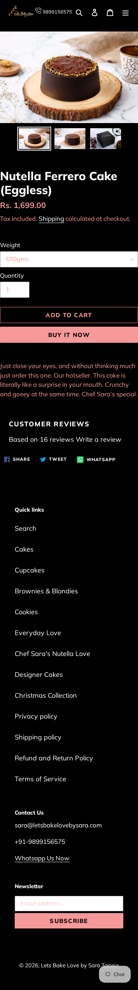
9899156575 (57, 12)
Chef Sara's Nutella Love (52, 653)
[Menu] (125, 11)
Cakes (24, 549)
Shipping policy (38, 737)
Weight (10, 245)
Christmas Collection (46, 695)
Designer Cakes (39, 674)
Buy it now (69, 334)
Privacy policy (36, 716)
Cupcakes (30, 570)
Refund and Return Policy (54, 758)
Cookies (26, 612)
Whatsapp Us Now (42, 858)
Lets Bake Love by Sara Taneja (80, 965)
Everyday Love (38, 633)
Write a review (98, 439)
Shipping (51, 218)
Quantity (12, 275)
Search (25, 528)
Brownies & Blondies (46, 591)
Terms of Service (40, 779)
